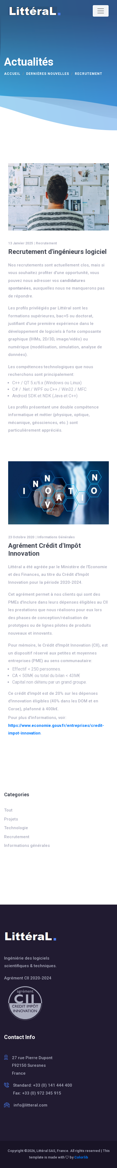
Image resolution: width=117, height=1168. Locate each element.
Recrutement (46, 243)
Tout (8, 810)
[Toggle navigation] (101, 11)
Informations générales (56, 537)
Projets (11, 819)
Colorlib (81, 1157)
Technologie (16, 827)
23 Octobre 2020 (21, 537)
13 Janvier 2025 (20, 243)
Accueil (12, 74)
